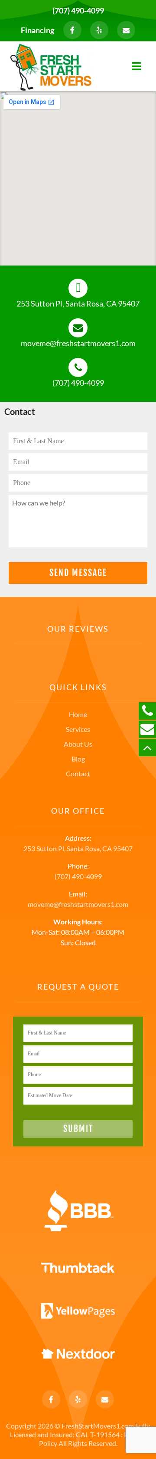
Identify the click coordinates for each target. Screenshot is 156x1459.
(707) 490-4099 (78, 10)
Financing (37, 30)
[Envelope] (126, 30)
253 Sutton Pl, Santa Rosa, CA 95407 (78, 303)
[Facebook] (72, 30)
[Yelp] (99, 30)
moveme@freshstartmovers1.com (78, 343)
